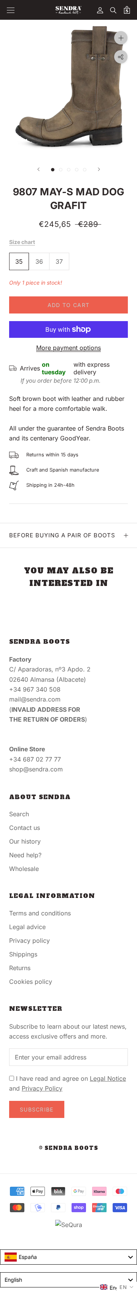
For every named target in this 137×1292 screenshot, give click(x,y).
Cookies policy (30, 981)
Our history (25, 841)
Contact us (24, 827)
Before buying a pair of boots (62, 535)
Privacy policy (29, 940)
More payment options (68, 348)
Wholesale (24, 868)
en (123, 1287)
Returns (19, 968)
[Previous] (38, 169)
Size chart (22, 242)
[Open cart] (127, 10)
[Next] (99, 169)
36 (39, 261)
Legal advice (27, 927)
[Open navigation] (10, 10)
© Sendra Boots (68, 1148)
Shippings (23, 954)
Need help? (25, 855)
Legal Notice (108, 1078)
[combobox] (68, 1257)
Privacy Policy (42, 1088)
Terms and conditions (40, 913)
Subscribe (37, 1109)
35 (19, 261)
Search (19, 814)
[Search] (113, 9)
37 (59, 261)
